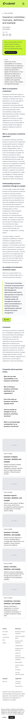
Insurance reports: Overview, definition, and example (13, 498)
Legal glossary (8, 13)
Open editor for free (9, 52)
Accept (12, 717)
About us (4, 681)
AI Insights (17, 669)
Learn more (20, 713)
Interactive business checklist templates (20, 657)
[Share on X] (3, 35)
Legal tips (17, 653)
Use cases (5, 631)
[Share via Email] (10, 35)
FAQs (3, 640)
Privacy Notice (19, 686)
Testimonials (5, 637)
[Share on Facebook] (7, 35)
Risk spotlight (18, 662)
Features (4, 634)
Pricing (4, 642)
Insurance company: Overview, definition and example (12, 459)
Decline (4, 717)
